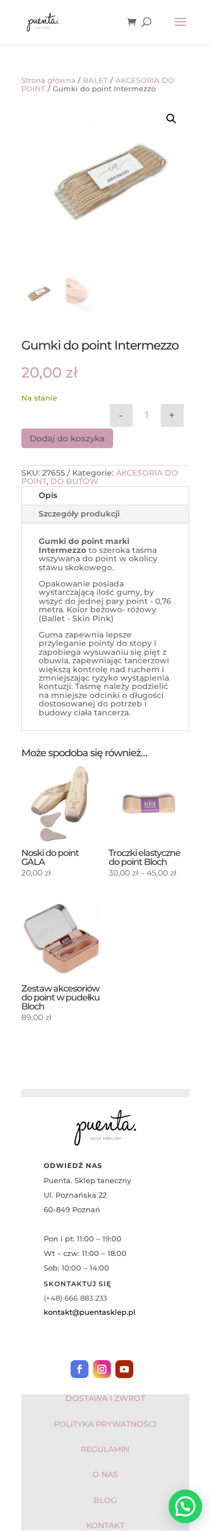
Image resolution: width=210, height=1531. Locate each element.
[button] (171, 119)
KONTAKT (105, 1525)
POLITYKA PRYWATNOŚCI (105, 1424)
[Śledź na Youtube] (124, 1369)
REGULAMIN (105, 1449)
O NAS (105, 1474)
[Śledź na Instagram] (102, 1369)
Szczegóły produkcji (79, 514)
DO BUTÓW (74, 481)
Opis (48, 495)
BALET (95, 80)
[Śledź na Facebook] (79, 1369)
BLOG (105, 1500)
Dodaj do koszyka (67, 438)
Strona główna (48, 80)
